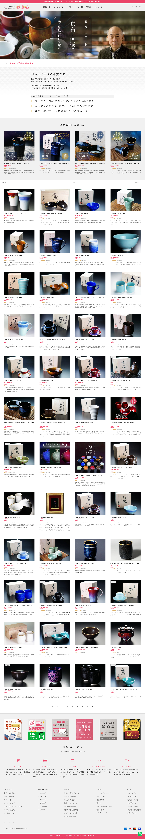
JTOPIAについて (133, 796)
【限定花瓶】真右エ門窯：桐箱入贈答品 (50, 467)
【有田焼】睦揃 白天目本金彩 (12, 517)
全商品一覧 (47, 7)
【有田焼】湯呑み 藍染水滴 (82, 255)
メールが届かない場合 (77, 774)
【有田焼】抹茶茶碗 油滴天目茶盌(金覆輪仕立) (87, 647)
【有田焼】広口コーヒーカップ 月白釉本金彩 (123, 605)
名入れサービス (9, 813)
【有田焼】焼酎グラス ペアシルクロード (15, 213)
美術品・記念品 (9, 810)
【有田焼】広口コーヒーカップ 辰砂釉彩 (86, 380)
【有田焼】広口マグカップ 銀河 (48, 255)
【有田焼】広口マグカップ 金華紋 (13, 255)
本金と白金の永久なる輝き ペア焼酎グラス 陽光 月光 (125, 163)
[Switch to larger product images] (3, 182)
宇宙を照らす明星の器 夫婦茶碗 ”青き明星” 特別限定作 (90, 163)
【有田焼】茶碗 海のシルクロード (120, 517)
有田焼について (132, 800)
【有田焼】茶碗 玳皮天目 (46, 380)
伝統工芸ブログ (132, 803)
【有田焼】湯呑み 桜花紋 (46, 689)
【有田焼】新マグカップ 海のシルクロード (15, 339)
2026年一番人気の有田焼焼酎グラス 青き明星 (16, 163)
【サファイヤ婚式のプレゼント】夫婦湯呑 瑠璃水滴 (18, 605)
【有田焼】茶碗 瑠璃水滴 (81, 213)
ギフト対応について (103, 793)
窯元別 (88, 7)
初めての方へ (101, 796)
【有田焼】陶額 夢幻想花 (46, 517)
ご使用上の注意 (101, 813)
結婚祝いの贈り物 (70, 796)
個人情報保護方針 (80, 836)
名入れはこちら (41, 774)
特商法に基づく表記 (56, 836)
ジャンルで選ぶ (59, 7)
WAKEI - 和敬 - (132, 806)
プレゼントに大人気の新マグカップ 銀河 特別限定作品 (54, 163)
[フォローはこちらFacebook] (5, 823)
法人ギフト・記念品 (70, 813)
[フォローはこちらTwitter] (9, 823)
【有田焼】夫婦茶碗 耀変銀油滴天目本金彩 (51, 213)
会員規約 (69, 836)
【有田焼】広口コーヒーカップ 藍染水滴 (15, 563)
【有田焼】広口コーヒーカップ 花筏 (84, 517)
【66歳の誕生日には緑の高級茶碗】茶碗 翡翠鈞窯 (124, 689)
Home (5, 63)
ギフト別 (80, 7)
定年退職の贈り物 (70, 806)
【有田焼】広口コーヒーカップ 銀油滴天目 (51, 605)
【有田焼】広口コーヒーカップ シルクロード (16, 380)
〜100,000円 (42, 806)
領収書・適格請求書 (134, 810)
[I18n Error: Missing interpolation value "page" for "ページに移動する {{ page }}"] (52, 706)
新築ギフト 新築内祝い (71, 810)
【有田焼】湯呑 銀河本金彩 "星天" (84, 563)
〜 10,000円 (42, 793)
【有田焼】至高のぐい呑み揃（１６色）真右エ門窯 (88, 475)
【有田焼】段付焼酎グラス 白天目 (84, 422)
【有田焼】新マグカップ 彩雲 (83, 605)
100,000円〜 (42, 810)
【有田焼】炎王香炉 (116, 647)
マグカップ (8, 800)
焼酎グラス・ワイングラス (13, 806)
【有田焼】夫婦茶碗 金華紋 (47, 297)
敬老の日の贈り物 (70, 816)
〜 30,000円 (42, 800)
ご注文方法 (100, 800)
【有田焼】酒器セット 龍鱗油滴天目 (120, 380)
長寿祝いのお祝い (70, 800)
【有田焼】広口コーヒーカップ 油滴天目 (121, 467)
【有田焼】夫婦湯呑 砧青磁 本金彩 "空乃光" (122, 297)
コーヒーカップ (9, 803)
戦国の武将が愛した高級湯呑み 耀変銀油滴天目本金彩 (125, 563)
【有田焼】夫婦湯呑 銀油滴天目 (83, 689)
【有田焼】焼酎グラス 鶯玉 (118, 213)
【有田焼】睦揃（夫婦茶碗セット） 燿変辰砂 (123, 422)
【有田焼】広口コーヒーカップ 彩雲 (84, 339)
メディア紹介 (131, 793)
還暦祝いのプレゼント (71, 803)
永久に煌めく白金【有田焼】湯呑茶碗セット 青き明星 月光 (19, 423)
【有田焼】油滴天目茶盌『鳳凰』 (13, 689)
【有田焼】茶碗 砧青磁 (117, 255)
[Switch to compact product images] (9, 182)
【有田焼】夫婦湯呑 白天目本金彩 (13, 647)
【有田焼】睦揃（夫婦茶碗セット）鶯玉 (50, 563)
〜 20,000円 (42, 796)
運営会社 (91, 836)
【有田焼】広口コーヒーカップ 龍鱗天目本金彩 (52, 422)
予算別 (70, 7)
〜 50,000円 (42, 803)
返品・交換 (100, 810)
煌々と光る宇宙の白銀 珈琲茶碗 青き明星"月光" (52, 339)
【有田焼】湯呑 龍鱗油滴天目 (118, 339)
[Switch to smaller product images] (6, 182)
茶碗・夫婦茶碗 (9, 793)
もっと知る (98, 7)
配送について (101, 803)
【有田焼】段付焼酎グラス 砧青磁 (13, 297)
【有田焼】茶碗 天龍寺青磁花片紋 (13, 467)
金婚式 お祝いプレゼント (72, 793)
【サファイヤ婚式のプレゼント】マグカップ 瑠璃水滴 (89, 297)
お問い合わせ (131, 813)
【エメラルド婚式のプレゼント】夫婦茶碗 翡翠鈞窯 (53, 647)
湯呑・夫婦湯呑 (9, 796)
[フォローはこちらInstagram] (13, 823)
